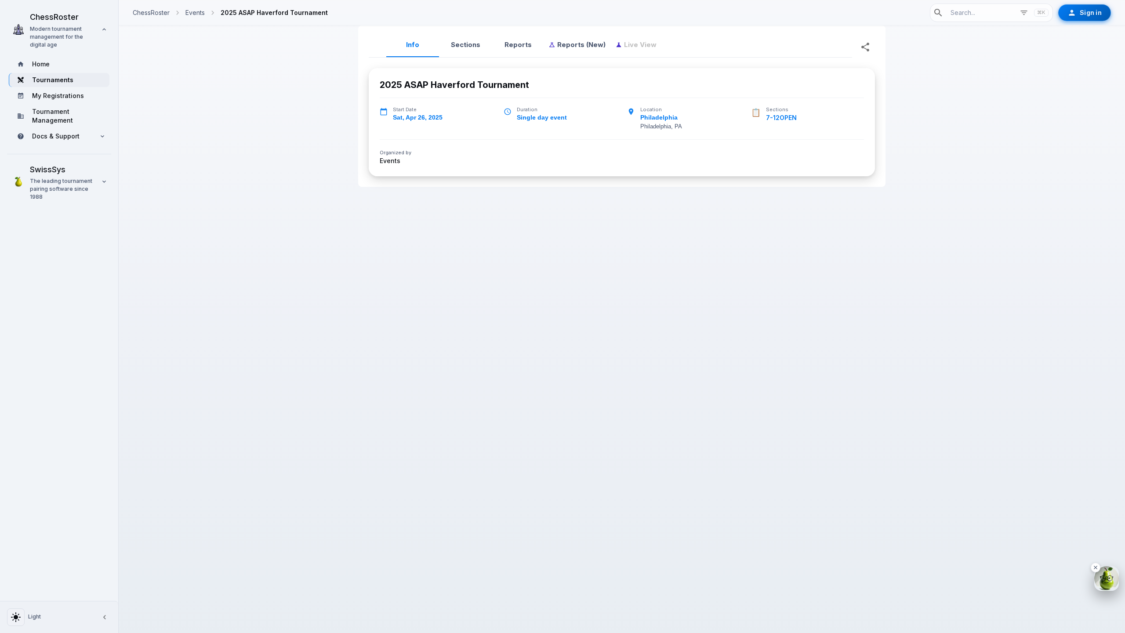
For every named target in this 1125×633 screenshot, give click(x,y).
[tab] (577, 45)
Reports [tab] (518, 44)
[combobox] (980, 12)
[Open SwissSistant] (1106, 578)
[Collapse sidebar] (104, 617)
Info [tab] (412, 44)
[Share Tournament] (865, 47)
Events (390, 160)
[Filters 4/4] (1024, 12)
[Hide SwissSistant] (1095, 567)
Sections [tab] (465, 44)
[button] (59, 29)
